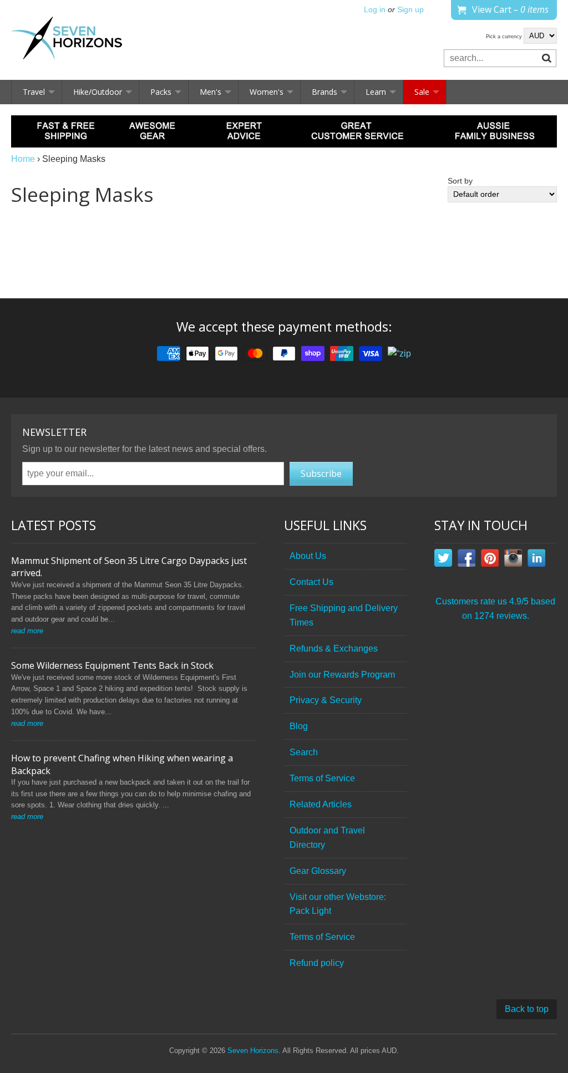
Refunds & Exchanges (334, 648)
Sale (421, 92)
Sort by (460, 181)
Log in (375, 10)
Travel (34, 92)
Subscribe (321, 473)
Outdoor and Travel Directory (327, 838)
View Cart (510, 9)
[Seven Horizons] (66, 40)
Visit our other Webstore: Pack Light (338, 904)
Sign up (410, 10)
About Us (308, 556)
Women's (266, 92)
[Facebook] (466, 560)
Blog (299, 726)
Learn (376, 92)
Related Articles (321, 804)
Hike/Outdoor (97, 92)
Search (304, 752)
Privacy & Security (326, 700)
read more (27, 631)
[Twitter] (443, 560)
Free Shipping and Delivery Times (344, 615)
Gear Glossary (318, 871)
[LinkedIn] (536, 560)
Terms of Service (322, 778)
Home (23, 159)
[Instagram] (513, 560)
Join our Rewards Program (342, 674)
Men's (210, 92)
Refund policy (317, 963)
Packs (160, 92)
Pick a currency (505, 36)
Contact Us (311, 582)
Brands (324, 92)
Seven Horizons (252, 1050)
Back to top (527, 1009)
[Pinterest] (490, 560)
